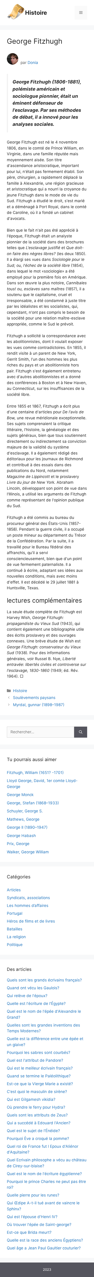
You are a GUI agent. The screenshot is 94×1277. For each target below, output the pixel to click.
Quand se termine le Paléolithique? (39, 1076)
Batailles (14, 929)
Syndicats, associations (28, 897)
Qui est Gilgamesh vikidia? (31, 1099)
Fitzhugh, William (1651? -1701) (35, 772)
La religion (16, 937)
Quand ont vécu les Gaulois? (33, 988)
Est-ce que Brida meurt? (29, 1232)
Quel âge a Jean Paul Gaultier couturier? (44, 1248)
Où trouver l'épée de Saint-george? (39, 1224)
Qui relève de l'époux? (27, 995)
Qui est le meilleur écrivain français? (40, 1068)
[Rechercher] (80, 732)
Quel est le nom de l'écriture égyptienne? (44, 1173)
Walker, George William (28, 852)
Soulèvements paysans (34, 697)
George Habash (21, 835)
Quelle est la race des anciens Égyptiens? (45, 1240)
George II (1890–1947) (27, 827)
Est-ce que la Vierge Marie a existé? (40, 1083)
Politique (15, 944)
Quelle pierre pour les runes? (33, 1195)
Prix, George (18, 843)
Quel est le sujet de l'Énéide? (33, 1130)
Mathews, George (23, 819)
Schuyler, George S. (25, 811)
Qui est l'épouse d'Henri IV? (32, 1216)
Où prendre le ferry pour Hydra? (36, 1107)
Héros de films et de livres (31, 921)
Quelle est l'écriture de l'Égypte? (36, 1003)
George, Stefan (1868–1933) (33, 803)
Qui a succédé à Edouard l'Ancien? (38, 1123)
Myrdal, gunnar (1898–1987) (38, 704)
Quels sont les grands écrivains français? (44, 980)
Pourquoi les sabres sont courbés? (38, 1052)
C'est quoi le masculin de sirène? (37, 1091)
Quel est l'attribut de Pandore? (35, 1060)
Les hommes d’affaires (27, 905)
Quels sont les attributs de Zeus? (37, 1115)
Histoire (36, 12)
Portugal (14, 913)
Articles (14, 890)
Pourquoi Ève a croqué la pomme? (38, 1138)
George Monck (20, 794)
